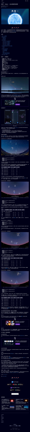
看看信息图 (17, 104)
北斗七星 (9, 372)
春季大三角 (10, 357)
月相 (1, 419)
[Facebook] (10, 425)
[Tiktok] (18, 425)
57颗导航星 (11, 353)
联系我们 (2, 422)
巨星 (21, 316)
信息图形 (2, 418)
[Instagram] (11, 425)
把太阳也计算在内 (21, 335)
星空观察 (5, 376)
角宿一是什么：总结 (4, 54)
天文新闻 (3, 2)
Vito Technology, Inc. (15, 24)
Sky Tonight (16, 127)
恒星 (3, 376)
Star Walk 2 (16, 372)
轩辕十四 (24, 357)
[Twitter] (13, 425)
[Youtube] (16, 425)
